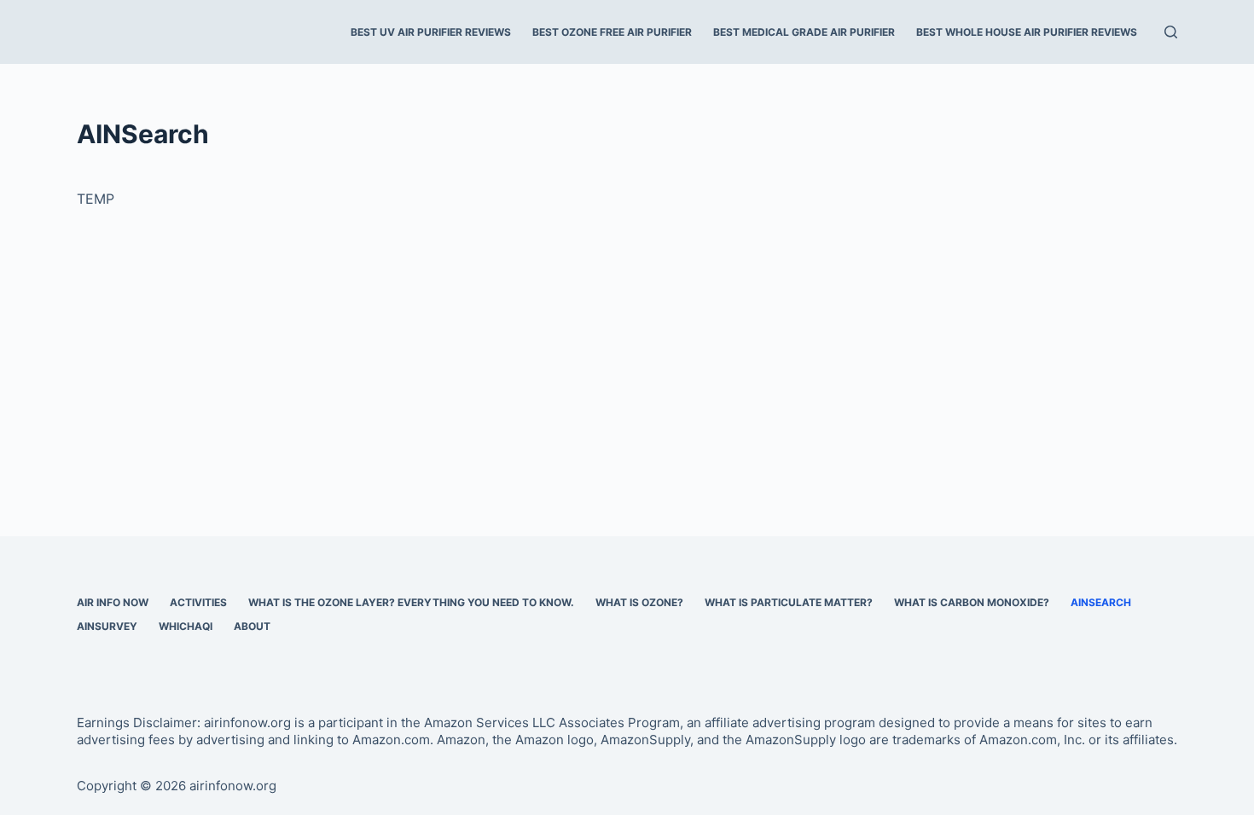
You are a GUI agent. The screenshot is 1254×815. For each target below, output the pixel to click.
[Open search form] (1170, 32)
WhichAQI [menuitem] (185, 626)
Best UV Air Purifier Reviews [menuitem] (431, 32)
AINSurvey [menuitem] (107, 626)
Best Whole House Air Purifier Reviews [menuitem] (1026, 32)
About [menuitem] (252, 626)
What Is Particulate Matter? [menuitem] (789, 602)
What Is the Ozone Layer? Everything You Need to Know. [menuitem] (411, 602)
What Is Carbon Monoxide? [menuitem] (971, 602)
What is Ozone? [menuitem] (639, 602)
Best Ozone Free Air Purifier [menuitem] (612, 32)
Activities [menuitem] (198, 602)
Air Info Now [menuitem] (112, 602)
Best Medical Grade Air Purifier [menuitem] (804, 32)
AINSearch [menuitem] (1101, 602)
